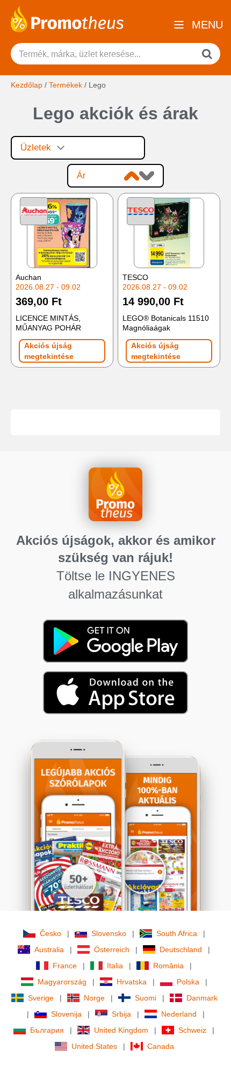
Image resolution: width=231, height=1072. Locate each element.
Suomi (145, 998)
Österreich (111, 949)
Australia (49, 949)
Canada (160, 1046)
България (47, 1030)
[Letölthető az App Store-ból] (115, 692)
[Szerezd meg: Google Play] (115, 640)
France (65, 965)
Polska (188, 981)
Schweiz (192, 1030)
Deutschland (181, 949)
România (168, 965)
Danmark (202, 998)
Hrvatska (132, 981)
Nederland (179, 1014)
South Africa (176, 933)
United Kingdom (121, 1030)
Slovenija (66, 1014)
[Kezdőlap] (67, 18)
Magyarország (62, 981)
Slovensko (108, 933)
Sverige (41, 998)
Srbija (121, 1014)
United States (94, 1046)
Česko (50, 933)
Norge (94, 998)
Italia (115, 965)
